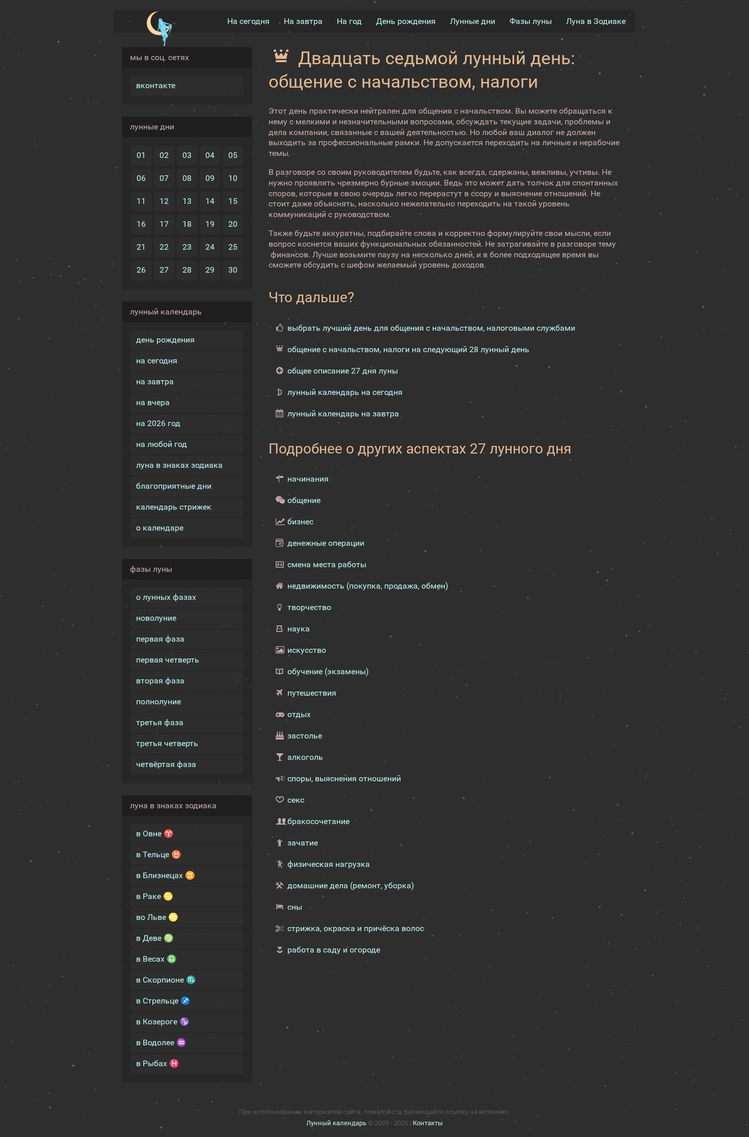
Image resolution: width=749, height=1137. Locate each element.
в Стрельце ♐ (163, 1001)
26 (141, 270)
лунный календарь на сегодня (345, 392)
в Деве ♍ (155, 938)
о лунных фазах (166, 597)
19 (210, 224)
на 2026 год (158, 423)
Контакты (428, 1123)
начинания (308, 479)
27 (164, 270)
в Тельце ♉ (158, 854)
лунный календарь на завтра (343, 413)
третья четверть (167, 743)
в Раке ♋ (154, 896)
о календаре (159, 528)
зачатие (302, 843)
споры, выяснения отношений (344, 778)
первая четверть (167, 660)
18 (187, 224)
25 (232, 247)
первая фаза (160, 639)
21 (141, 247)
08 (187, 178)
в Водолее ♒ (161, 1042)
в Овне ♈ (155, 833)
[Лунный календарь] (159, 29)
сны (294, 907)
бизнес (300, 521)
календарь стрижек (173, 507)
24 (210, 247)
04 (210, 155)
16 (141, 224)
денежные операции (325, 543)
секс (295, 800)
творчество (309, 607)
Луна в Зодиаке (596, 21)
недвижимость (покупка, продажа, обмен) (367, 586)
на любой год (161, 444)
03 (187, 155)
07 (164, 178)
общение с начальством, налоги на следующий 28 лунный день (408, 349)
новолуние (156, 618)
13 (187, 201)
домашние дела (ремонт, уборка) (350, 885)
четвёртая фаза (166, 764)
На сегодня (248, 21)
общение (303, 500)
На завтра (303, 21)
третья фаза (159, 722)
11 (141, 201)
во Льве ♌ (157, 917)
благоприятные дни (173, 486)
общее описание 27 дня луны (342, 371)
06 (141, 178)
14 (210, 201)
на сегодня (156, 360)
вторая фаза (160, 680)
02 (164, 155)
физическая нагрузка (328, 864)
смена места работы (326, 564)
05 (232, 155)
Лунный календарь (336, 1123)
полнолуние (158, 701)
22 (164, 247)
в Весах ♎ (156, 959)
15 (232, 201)
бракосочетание (318, 821)
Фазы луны (531, 21)
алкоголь (305, 757)
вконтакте (155, 85)
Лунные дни (472, 21)
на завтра (155, 381)
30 (232, 270)
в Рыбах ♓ (157, 1063)
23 (187, 247)
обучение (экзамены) (328, 671)
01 (141, 155)
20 (232, 224)
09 (210, 178)
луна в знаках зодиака (179, 465)
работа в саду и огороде (333, 950)
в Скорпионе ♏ (166, 980)
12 (164, 201)
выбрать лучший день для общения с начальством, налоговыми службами (431, 328)
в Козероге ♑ (163, 1021)
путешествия (311, 693)
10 (232, 178)
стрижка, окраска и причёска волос (355, 928)
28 (187, 270)
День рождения (406, 21)
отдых (299, 714)
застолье (304, 736)
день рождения (165, 340)
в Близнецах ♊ (165, 875)
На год (349, 21)
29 (210, 270)
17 (164, 224)
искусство (306, 650)
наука (298, 628)
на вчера (153, 402)
